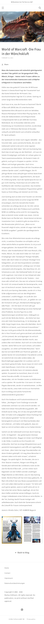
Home (7, 568)
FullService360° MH (18, 619)
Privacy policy (31, 619)
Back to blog (23, 552)
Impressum (9, 578)
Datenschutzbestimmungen (15, 583)
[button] (2, 7)
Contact (7, 573)
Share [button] (6, 64)
